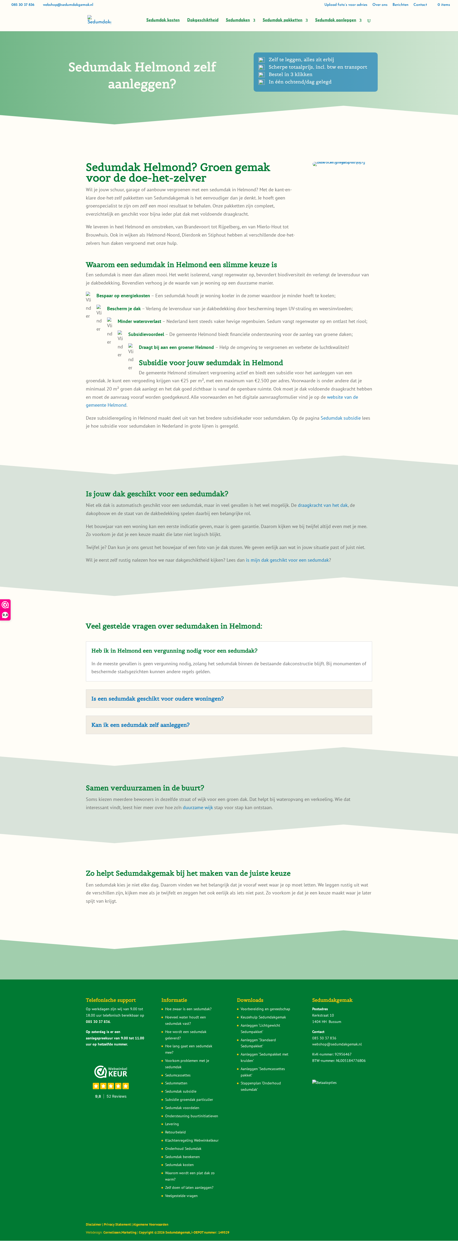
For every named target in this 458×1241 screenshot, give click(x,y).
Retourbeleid (175, 1132)
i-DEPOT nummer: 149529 (210, 1232)
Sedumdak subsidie (341, 418)
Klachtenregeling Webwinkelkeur (192, 1140)
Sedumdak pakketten (282, 20)
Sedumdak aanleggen (335, 20)
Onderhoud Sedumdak (183, 1148)
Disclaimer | (95, 1224)
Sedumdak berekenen (182, 1156)
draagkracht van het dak (323, 505)
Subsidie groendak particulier (189, 1099)
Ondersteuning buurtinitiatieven (191, 1116)
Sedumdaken (238, 20)
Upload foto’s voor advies (345, 5)
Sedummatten (176, 1083)
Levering (172, 1124)
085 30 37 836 (22, 5)
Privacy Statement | (118, 1224)
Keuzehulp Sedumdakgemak (263, 1017)
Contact (420, 5)
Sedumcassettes (178, 1075)
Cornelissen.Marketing (119, 1232)
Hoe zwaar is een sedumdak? (188, 1009)
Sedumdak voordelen (182, 1107)
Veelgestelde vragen (181, 1195)
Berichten (400, 5)
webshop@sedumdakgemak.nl (337, 1044)
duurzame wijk (198, 807)
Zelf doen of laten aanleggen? (189, 1187)
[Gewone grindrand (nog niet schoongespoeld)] (342, 162)
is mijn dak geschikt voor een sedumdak (287, 560)
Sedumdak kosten (163, 20)
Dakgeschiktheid (202, 20)
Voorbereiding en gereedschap (265, 1009)
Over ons (379, 5)
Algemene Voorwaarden (150, 1224)
